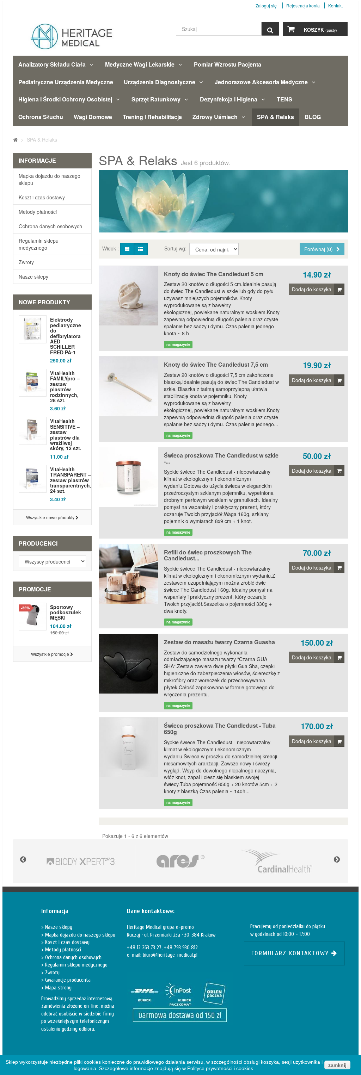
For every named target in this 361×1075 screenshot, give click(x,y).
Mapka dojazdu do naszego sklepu (49, 179)
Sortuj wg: (176, 248)
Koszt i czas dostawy (42, 197)
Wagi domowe (93, 117)
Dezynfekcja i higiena (228, 99)
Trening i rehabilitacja (152, 117)
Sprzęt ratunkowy (155, 99)
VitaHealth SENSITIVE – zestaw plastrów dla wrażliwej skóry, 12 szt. (65, 434)
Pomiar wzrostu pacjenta (227, 64)
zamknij (337, 1065)
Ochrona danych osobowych (50, 226)
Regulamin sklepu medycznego (39, 244)
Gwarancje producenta (67, 980)
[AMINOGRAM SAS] (80, 861)
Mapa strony (58, 988)
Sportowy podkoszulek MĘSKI (65, 612)
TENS (284, 99)
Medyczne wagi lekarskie (140, 64)
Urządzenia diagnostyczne (159, 82)
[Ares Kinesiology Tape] (180, 861)
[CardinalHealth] (280, 861)
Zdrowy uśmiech (215, 117)
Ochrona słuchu (40, 117)
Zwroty (26, 262)
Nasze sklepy (33, 276)
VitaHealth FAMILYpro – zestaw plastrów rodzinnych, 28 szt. (65, 387)
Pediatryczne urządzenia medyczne (65, 82)
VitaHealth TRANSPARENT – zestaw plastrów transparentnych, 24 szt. (70, 480)
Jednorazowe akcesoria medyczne (261, 82)
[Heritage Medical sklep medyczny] (66, 40)
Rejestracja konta (303, 5)
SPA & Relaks (275, 117)
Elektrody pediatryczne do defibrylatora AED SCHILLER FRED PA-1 (65, 336)
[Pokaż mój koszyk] (291, 29)
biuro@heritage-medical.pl (170, 955)
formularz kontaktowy (291, 953)
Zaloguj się (267, 5)
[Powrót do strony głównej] (15, 139)
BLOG (313, 117)
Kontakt (335, 5)
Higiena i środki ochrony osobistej (65, 99)
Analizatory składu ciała (52, 64)
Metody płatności (38, 211)
